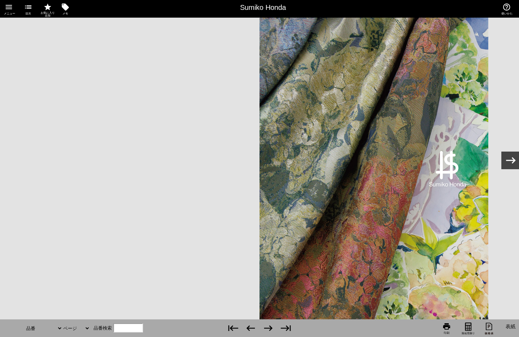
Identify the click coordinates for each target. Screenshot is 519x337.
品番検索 (103, 328)
